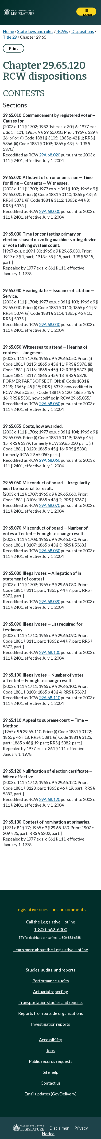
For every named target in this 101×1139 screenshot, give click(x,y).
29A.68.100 (49, 652)
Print (13, 48)
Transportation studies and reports (51, 1002)
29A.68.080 (49, 550)
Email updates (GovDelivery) (50, 1093)
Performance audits (50, 980)
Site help (50, 1072)
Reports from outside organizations (50, 1013)
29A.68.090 (49, 601)
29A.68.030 (49, 211)
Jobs (50, 1050)
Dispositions (82, 31)
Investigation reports (50, 1024)
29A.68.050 (49, 403)
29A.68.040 (49, 324)
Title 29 (10, 37)
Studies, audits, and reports (50, 969)
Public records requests (50, 1061)
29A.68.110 (49, 697)
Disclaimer (59, 1128)
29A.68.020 (49, 154)
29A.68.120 (49, 799)
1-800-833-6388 (70, 937)
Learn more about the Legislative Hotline (50, 949)
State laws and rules (35, 31)
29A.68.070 (49, 505)
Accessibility (50, 1039)
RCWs (62, 31)
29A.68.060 (49, 460)
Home (8, 31)
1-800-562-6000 (50, 929)
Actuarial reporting (50, 991)
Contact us (51, 1083)
